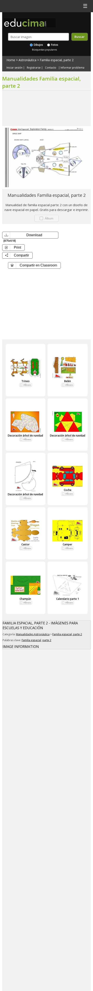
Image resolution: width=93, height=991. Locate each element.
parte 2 (46, 640)
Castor (25, 544)
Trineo (25, 381)
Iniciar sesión (14, 67)
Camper (67, 544)
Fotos (54, 45)
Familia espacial (31, 640)
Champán (25, 599)
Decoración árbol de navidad (25, 435)
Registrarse (34, 67)
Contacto (50, 67)
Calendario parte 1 (67, 599)
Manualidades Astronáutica (33, 634)
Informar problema (72, 67)
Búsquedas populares (44, 49)
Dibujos (38, 45)
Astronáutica (27, 60)
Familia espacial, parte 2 (57, 60)
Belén (67, 381)
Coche (67, 490)
